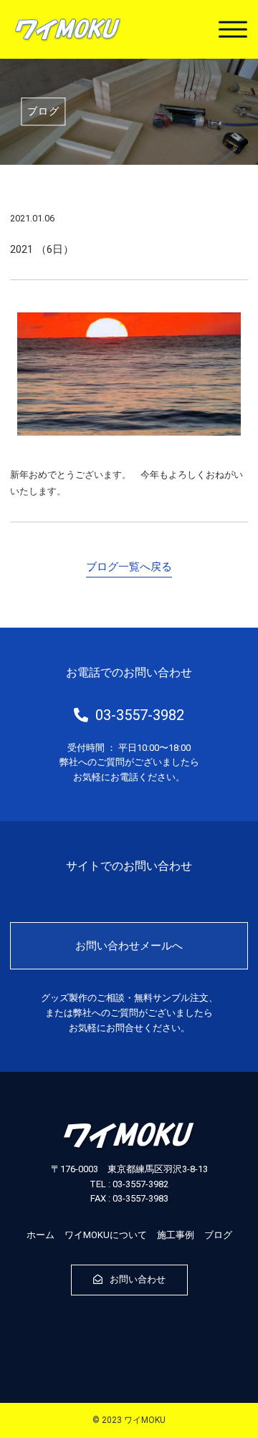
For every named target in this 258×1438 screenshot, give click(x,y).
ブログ (218, 1235)
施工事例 (175, 1235)
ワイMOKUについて (105, 1235)
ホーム (40, 1235)
